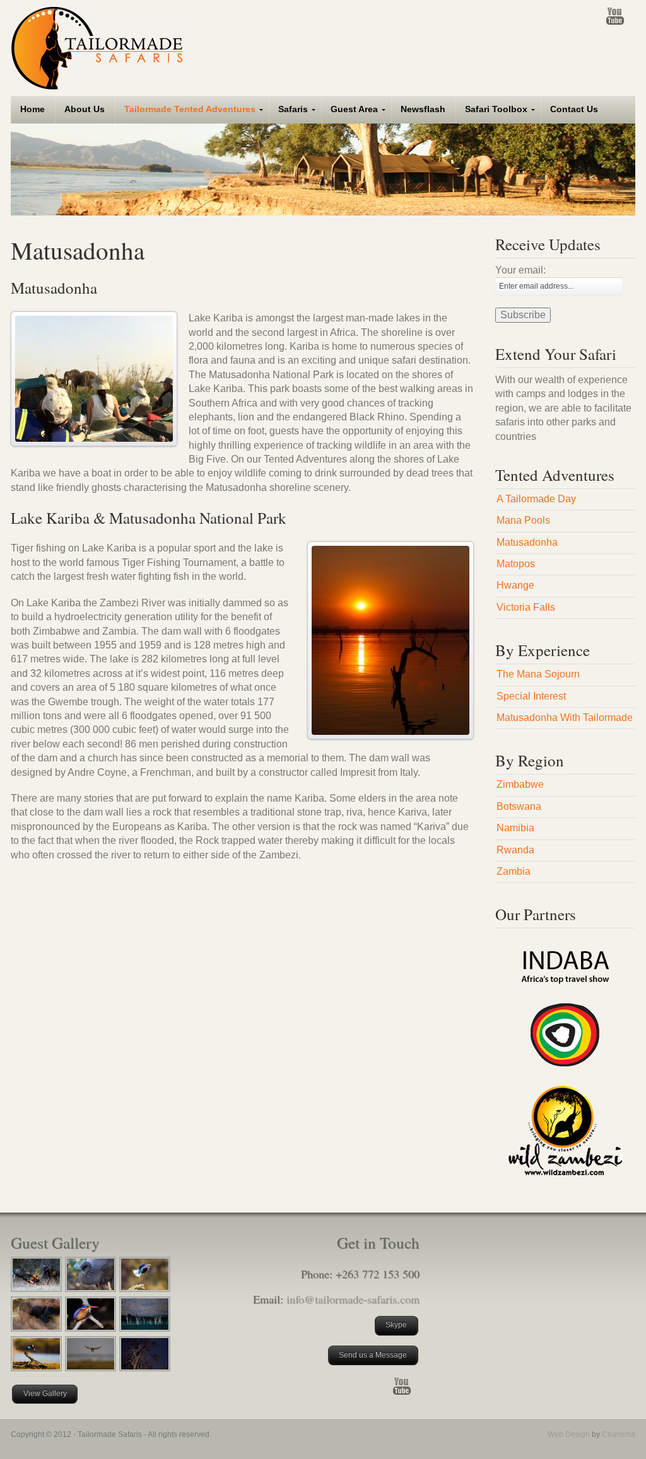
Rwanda (515, 850)
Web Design (569, 1434)
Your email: (520, 270)
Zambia (513, 871)
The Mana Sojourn (538, 674)
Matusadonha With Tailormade (564, 717)
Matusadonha (527, 542)
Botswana (518, 806)
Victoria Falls (525, 607)
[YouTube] (615, 16)
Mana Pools (523, 520)
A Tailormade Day (536, 498)
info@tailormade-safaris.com (353, 1298)
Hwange (515, 585)
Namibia (515, 827)
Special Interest (531, 696)
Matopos (515, 563)
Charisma (617, 1434)
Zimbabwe (520, 784)
